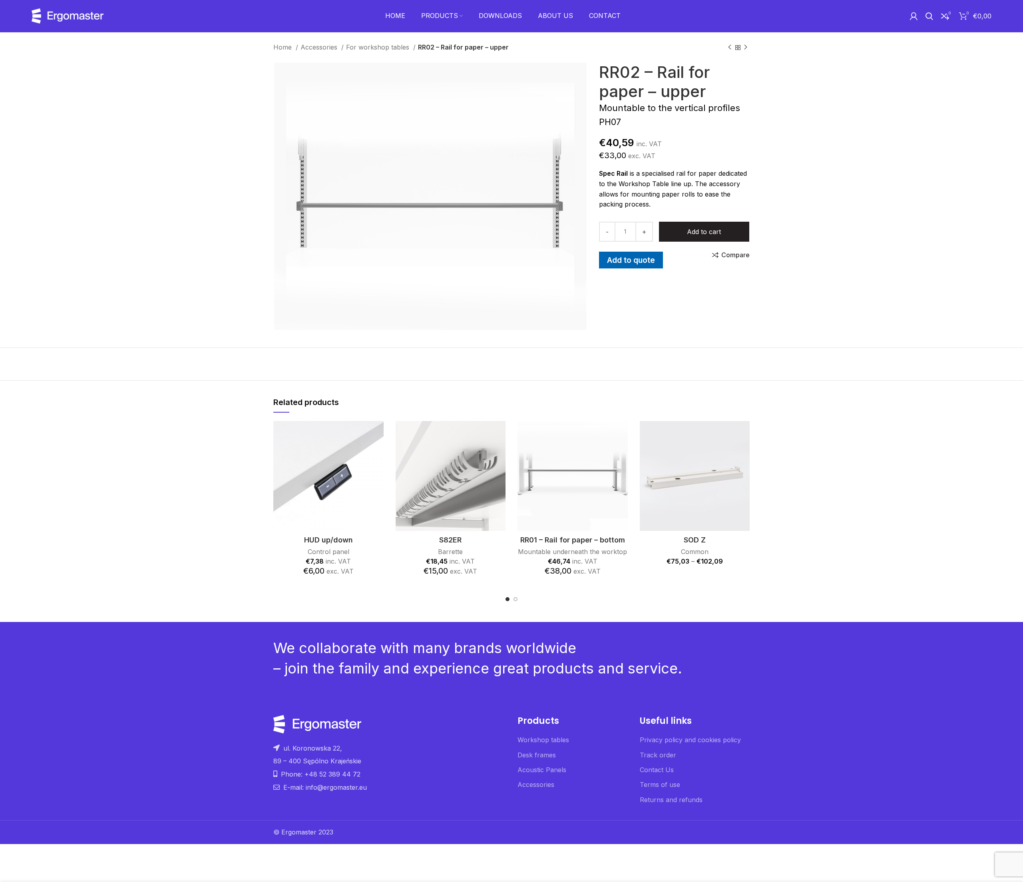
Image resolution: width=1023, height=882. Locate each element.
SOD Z (695, 540)
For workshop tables (378, 47)
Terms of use (660, 785)
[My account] (913, 16)
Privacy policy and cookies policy (690, 740)
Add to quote (631, 260)
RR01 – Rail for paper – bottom (572, 540)
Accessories (320, 47)
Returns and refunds (671, 800)
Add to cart (704, 232)
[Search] (929, 16)
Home (283, 47)
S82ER (450, 540)
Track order (658, 755)
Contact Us (657, 770)
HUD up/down (328, 540)
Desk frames (536, 755)
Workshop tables (543, 740)
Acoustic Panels (541, 770)
